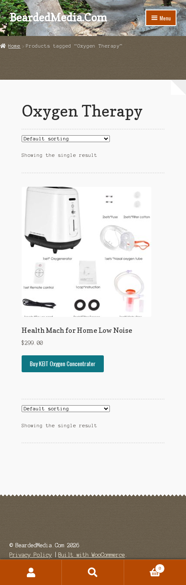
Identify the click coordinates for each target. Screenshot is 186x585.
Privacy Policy (31, 555)
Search (93, 572)
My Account (31, 572)
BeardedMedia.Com (58, 17)
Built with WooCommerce (91, 555)
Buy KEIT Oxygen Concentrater (63, 363)
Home (14, 46)
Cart (142, 566)
